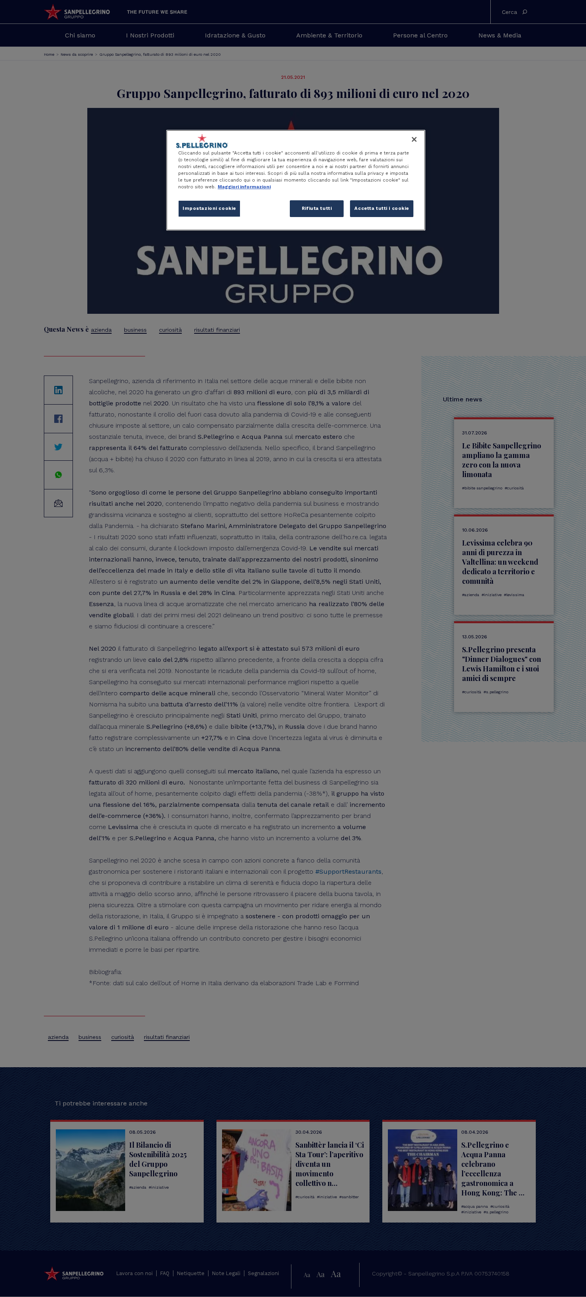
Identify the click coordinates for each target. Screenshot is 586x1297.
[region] (295, 180)
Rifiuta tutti (317, 208)
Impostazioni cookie (209, 208)
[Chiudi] (414, 139)
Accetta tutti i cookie (381, 208)
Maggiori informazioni (244, 187)
